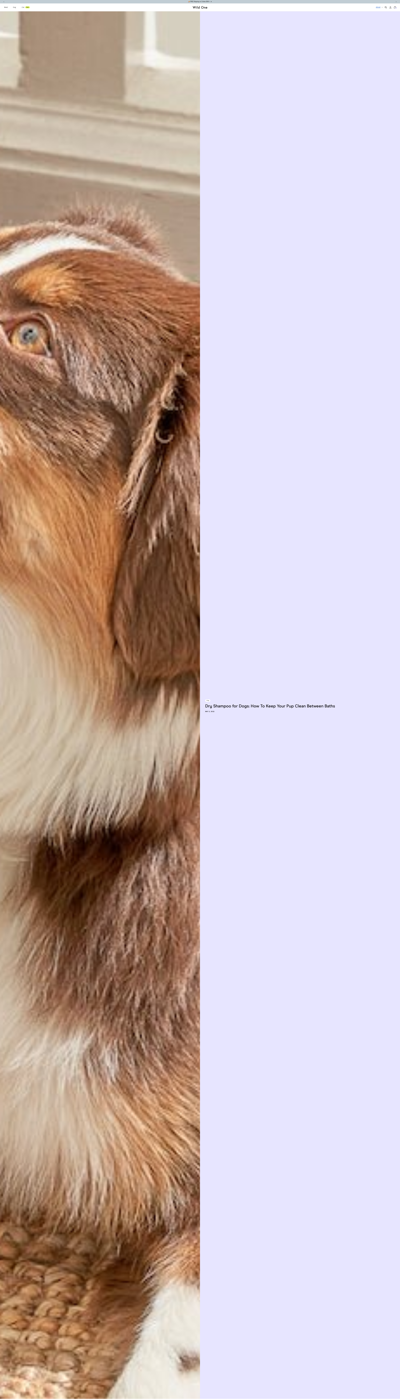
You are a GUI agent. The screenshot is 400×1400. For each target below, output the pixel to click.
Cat (23, 7)
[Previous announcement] (4, 1)
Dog (14, 7)
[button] (14, 7)
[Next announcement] (396, 1)
